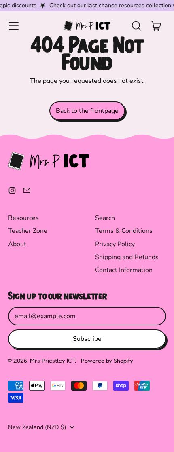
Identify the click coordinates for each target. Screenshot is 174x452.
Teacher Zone (27, 230)
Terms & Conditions (124, 230)
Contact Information (124, 270)
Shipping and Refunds (127, 257)
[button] (136, 26)
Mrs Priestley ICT (52, 360)
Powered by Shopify (107, 360)
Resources (23, 217)
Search (105, 217)
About (17, 244)
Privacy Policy (115, 244)
